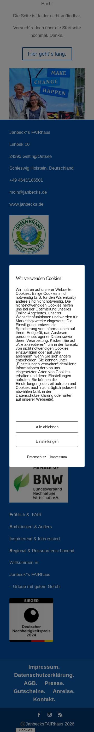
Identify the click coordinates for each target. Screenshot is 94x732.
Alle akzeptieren (47, 413)
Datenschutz (36, 457)
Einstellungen (47, 441)
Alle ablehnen (47, 427)
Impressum (58, 457)
